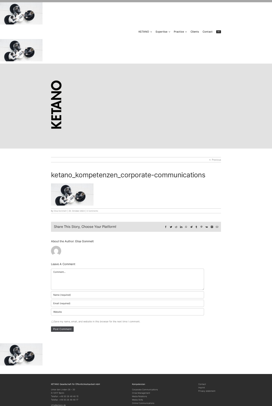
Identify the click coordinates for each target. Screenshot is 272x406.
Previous (216, 159)
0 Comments (92, 211)
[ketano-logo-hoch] (56, 81)
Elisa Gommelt (60, 211)
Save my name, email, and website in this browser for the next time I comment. (97, 321)
